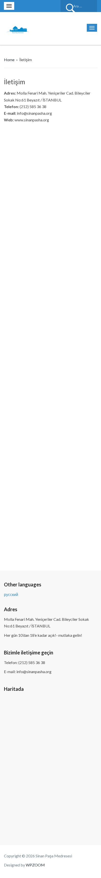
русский (11, 594)
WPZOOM (35, 865)
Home (9, 59)
